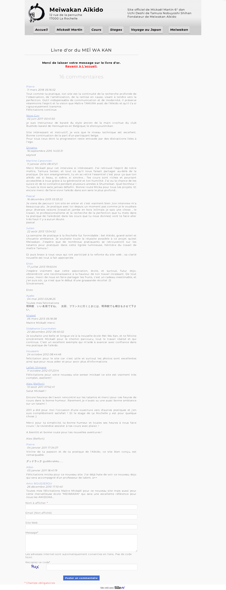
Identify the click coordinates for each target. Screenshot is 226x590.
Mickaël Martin (69, 29)
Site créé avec (107, 588)
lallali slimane (36, 367)
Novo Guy (32, 115)
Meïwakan (179, 29)
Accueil (41, 29)
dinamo (31, 147)
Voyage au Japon (146, 29)
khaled (31, 315)
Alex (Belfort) (35, 383)
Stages (116, 29)
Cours (96, 29)
